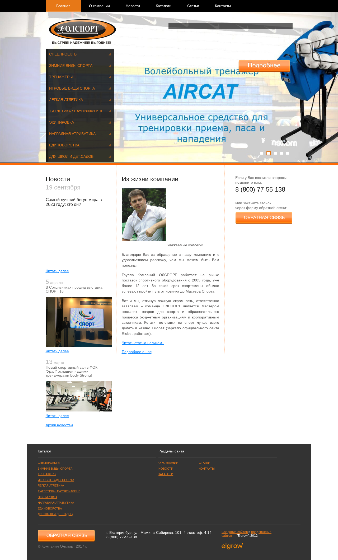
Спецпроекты (63, 54)
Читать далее (57, 271)
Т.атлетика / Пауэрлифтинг (76, 111)
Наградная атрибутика (72, 134)
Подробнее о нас (137, 352)
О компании (99, 6)
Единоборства (64, 145)
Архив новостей (59, 425)
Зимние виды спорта (70, 66)
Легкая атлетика (66, 100)
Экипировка (61, 122)
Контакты (223, 6)
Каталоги (163, 6)
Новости (133, 6)
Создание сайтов (235, 532)
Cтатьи (193, 6)
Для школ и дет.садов (71, 157)
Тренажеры (61, 77)
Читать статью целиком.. (143, 343)
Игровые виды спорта (72, 88)
